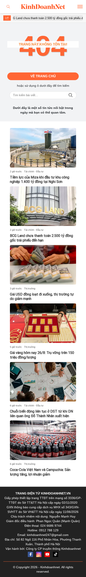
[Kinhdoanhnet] (43, 6)
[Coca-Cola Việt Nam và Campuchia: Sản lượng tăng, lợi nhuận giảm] (43, 440)
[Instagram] (38, 554)
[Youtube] (47, 554)
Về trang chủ (43, 76)
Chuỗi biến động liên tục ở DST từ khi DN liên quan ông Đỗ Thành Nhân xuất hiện (41, 413)
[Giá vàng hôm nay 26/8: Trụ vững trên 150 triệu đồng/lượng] (43, 323)
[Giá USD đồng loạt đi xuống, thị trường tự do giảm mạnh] (43, 265)
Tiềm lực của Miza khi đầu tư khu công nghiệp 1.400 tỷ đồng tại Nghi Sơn (39, 179)
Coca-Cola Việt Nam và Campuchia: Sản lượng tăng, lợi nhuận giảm (40, 472)
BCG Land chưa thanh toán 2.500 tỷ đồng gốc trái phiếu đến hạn (45, 18)
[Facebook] (30, 554)
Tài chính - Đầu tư (33, 171)
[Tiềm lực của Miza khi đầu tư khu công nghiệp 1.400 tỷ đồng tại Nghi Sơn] (43, 148)
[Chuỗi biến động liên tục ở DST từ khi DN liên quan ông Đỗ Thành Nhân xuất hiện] (43, 382)
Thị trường (29, 288)
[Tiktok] (55, 554)
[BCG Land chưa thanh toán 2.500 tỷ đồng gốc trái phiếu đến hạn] (43, 206)
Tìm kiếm (70, 95)
